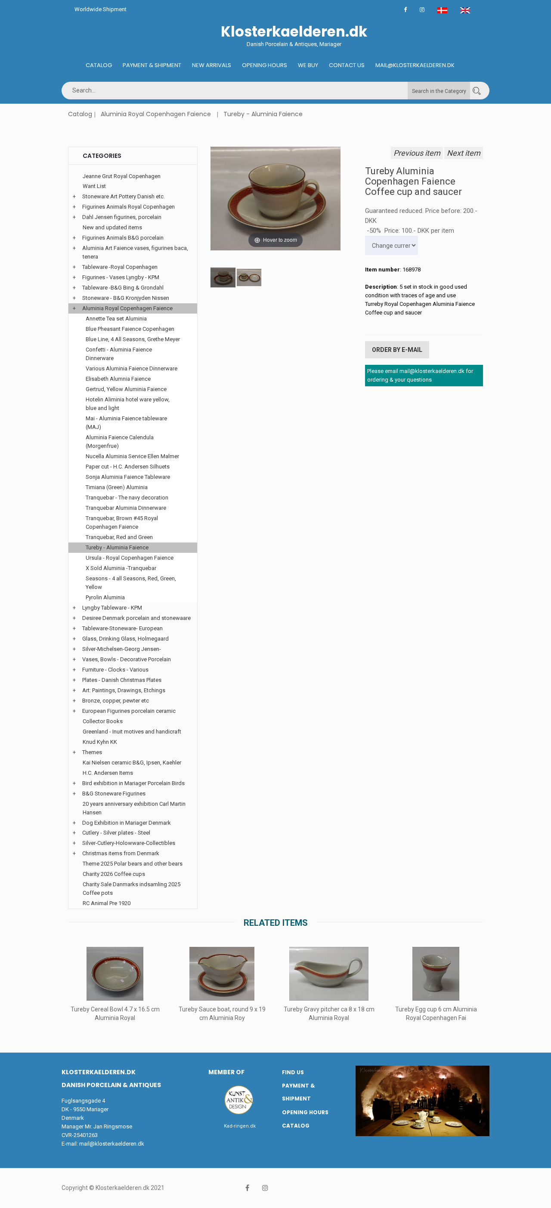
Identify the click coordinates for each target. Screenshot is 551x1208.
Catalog (99, 65)
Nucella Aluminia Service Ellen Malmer (132, 456)
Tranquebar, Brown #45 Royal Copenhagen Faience (122, 522)
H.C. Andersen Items (108, 773)
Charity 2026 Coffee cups (114, 874)
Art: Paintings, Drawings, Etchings (123, 690)
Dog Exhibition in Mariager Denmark (126, 823)
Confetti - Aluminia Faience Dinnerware (119, 353)
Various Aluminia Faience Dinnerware (131, 368)
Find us (293, 1072)
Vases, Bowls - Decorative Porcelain (126, 659)
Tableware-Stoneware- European (122, 628)
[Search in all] (476, 90)
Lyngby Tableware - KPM (112, 607)
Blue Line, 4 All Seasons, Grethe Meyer (133, 339)
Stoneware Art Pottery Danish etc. (123, 196)
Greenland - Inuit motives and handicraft (132, 731)
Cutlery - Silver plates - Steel (116, 832)
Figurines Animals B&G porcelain (123, 237)
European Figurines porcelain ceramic (129, 711)
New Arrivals (211, 65)
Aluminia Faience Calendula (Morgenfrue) (120, 441)
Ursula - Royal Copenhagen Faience (129, 558)
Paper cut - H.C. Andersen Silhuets (128, 466)
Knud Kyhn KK (100, 742)
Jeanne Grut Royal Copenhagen (122, 176)
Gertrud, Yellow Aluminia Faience (126, 389)
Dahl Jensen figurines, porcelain (121, 217)
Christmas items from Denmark (120, 853)
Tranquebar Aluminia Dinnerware (126, 508)
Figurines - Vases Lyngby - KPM (120, 277)
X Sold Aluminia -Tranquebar (121, 568)
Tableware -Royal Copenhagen (120, 267)
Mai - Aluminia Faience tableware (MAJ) (126, 422)
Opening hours (264, 65)
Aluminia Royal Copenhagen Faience (156, 114)
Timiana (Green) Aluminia (117, 487)
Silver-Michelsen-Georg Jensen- (121, 649)
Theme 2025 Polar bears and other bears (133, 863)
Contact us (347, 65)
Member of (226, 1072)
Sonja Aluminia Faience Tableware (128, 477)
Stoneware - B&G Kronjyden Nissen (125, 298)
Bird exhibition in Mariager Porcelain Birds (133, 783)
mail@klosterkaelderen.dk (111, 1143)
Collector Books (103, 721)
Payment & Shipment (152, 65)
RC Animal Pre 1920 (106, 903)
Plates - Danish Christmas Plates (121, 680)
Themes (92, 752)
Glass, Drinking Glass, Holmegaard (125, 638)
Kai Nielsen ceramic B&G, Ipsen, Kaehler (132, 762)
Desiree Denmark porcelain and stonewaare (136, 618)
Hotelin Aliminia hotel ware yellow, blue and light (128, 403)
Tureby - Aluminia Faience (263, 114)
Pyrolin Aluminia (105, 597)
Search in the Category (439, 91)
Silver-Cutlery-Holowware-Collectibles (128, 843)
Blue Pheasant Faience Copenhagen (130, 329)
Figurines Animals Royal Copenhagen (128, 206)
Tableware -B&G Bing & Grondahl (123, 287)
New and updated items (112, 227)
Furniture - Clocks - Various (115, 669)
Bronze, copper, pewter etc (115, 700)
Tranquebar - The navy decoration (127, 497)
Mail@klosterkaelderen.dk (415, 65)
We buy (308, 65)
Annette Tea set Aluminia (116, 318)
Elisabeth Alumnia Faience (118, 379)
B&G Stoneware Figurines (113, 793)
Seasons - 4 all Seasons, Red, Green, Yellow (131, 582)
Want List (94, 186)
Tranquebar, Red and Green (119, 537)
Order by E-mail (397, 349)
